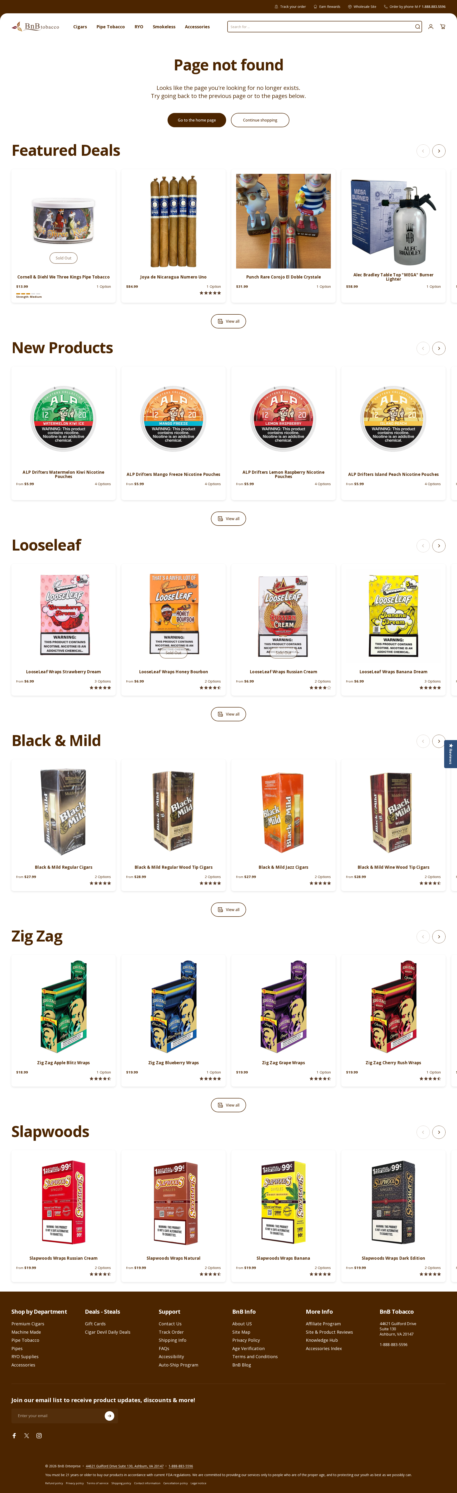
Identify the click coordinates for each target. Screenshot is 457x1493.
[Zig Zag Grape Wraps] (283, 1007)
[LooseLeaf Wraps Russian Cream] (283, 616)
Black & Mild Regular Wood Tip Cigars (173, 867)
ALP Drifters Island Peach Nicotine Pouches (393, 474)
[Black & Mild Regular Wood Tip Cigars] (173, 811)
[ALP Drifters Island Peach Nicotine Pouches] (393, 418)
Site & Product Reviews (329, 1332)
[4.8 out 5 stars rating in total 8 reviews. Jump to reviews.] (100, 687)
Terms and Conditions (255, 1356)
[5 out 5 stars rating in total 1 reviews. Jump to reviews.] (210, 293)
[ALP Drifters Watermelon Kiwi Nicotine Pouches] (63, 418)
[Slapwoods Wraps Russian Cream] (63, 1202)
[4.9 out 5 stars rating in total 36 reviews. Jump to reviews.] (320, 883)
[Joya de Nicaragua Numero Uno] (173, 221)
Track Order (171, 1332)
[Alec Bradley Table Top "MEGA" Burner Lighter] (393, 221)
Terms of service (98, 1483)
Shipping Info (172, 1340)
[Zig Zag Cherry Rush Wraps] (393, 1007)
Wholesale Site (365, 6)
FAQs (164, 1348)
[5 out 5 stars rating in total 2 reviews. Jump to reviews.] (430, 687)
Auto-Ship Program (178, 1365)
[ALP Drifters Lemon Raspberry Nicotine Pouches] (283, 418)
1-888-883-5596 (393, 1344)
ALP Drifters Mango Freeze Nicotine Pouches (173, 474)
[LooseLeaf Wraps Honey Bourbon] (173, 616)
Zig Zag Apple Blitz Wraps (63, 1062)
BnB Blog (241, 1365)
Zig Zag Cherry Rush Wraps (393, 1062)
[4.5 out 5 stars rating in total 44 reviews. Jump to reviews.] (100, 1078)
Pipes (17, 1348)
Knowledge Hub (322, 1340)
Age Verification (248, 1348)
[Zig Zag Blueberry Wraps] (173, 1007)
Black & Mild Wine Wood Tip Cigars (393, 867)
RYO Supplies (25, 1356)
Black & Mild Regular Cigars (63, 867)
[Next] (439, 151)
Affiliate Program (323, 1324)
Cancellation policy (175, 1483)
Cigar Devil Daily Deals (107, 1332)
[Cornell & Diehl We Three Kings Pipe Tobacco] (63, 221)
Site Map (241, 1332)
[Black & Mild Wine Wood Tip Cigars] (393, 811)
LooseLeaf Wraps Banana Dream (393, 671)
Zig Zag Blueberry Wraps (173, 1062)
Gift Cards (95, 1324)
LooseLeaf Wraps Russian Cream (283, 671)
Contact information (147, 1483)
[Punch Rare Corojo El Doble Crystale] (283, 221)
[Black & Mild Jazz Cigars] (283, 811)
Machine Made (26, 1332)
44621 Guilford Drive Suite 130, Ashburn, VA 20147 (125, 1466)
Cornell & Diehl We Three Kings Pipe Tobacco (63, 277)
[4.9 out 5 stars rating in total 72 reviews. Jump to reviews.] (210, 1078)
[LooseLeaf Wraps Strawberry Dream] (63, 616)
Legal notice (198, 1483)
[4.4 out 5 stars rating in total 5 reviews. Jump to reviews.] (210, 687)
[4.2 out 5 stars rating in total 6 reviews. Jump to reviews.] (320, 687)
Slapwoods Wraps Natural (174, 1258)
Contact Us (170, 1324)
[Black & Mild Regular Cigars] (63, 811)
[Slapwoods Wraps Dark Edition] (393, 1202)
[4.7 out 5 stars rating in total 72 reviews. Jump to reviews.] (430, 1078)
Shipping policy (121, 1483)
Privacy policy (75, 1483)
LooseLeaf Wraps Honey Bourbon (173, 671)
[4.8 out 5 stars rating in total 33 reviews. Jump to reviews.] (100, 883)
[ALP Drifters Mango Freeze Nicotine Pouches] (173, 418)
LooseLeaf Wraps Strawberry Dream (63, 671)
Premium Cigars (27, 1324)
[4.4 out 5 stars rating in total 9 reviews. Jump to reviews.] (210, 1274)
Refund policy (54, 1483)
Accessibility (171, 1356)
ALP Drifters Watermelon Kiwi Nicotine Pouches (63, 474)
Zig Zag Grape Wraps (283, 1062)
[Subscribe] (109, 1416)
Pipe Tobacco (25, 1340)
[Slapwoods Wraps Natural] (173, 1202)
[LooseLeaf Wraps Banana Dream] (393, 616)
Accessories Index (324, 1348)
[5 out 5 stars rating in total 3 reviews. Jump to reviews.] (430, 1274)
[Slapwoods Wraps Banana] (283, 1202)
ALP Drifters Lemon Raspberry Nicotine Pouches (283, 474)
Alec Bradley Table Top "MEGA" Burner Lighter (393, 277)
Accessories (23, 1365)
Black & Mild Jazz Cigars (283, 867)
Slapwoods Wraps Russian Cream (64, 1258)
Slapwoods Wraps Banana (283, 1258)
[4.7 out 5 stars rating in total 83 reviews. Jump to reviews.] (320, 1078)
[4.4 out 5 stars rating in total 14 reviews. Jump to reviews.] (100, 1274)
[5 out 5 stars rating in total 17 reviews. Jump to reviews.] (210, 883)
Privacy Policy (246, 1340)
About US (242, 1324)
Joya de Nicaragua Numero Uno (173, 277)
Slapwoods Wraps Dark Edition (393, 1258)
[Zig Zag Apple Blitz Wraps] (63, 1007)
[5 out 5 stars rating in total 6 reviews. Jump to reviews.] (320, 1274)
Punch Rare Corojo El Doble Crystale (283, 277)
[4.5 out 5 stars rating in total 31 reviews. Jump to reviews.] (430, 883)
